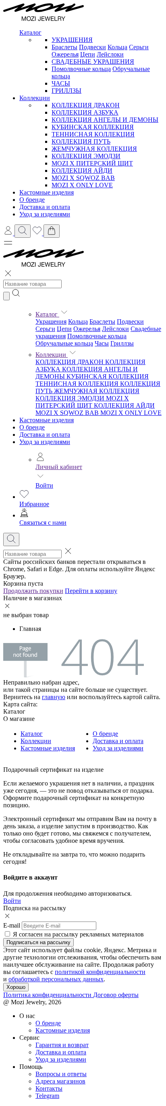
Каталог (47, 314)
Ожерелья (65, 54)
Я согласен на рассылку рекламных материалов (78, 934)
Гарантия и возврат (62, 1044)
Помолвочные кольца (81, 68)
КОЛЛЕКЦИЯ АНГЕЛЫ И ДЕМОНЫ (105, 119)
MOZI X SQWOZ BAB (83, 177)
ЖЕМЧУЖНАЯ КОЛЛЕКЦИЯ (94, 148)
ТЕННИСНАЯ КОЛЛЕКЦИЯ (93, 134)
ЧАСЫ (61, 83)
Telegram (47, 1095)
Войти (44, 485)
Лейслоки (110, 54)
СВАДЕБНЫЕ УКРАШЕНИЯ (93, 61)
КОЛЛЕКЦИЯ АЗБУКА (85, 112)
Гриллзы (122, 343)
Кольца (117, 47)
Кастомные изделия (46, 420)
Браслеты (64, 47)
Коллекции (51, 354)
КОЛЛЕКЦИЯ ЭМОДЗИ (86, 156)
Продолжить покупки (33, 590)
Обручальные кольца (64, 343)
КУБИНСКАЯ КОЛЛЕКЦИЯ (93, 127)
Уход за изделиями (44, 441)
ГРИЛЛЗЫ (66, 90)
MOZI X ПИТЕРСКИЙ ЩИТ (92, 163)
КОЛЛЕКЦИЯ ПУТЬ (81, 141)
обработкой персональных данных (56, 979)
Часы (102, 343)
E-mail (11, 925)
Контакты (48, 1088)
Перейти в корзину (91, 590)
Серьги (139, 47)
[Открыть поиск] (23, 231)
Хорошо (15, 987)
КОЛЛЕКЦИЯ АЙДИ (82, 170)
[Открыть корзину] (52, 231)
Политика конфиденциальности (48, 994)
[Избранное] (38, 233)
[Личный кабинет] (9, 233)
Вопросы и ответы (61, 1073)
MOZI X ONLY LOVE (82, 185)
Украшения (50, 321)
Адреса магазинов (60, 1081)
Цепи (87, 54)
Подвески (92, 47)
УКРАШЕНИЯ (72, 39)
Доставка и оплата (44, 434)
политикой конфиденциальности (100, 971)
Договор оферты (116, 994)
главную (53, 696)
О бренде (32, 427)
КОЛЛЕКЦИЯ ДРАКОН (86, 105)
